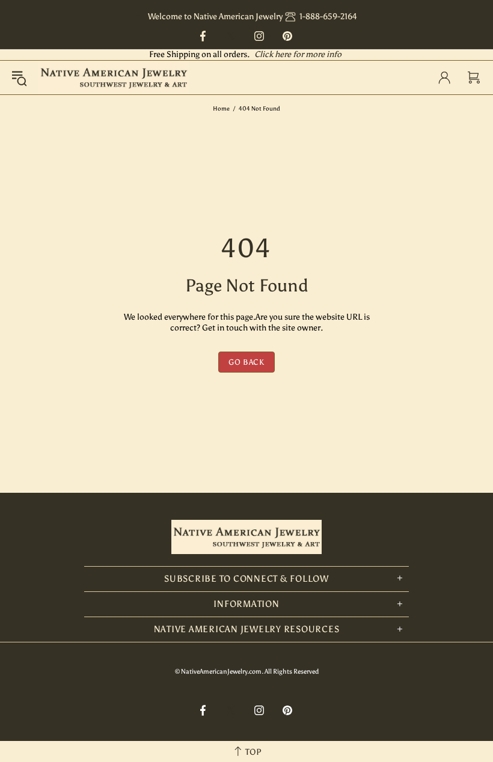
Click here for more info (297, 54)
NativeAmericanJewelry (113, 77)
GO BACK (246, 362)
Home (221, 108)
